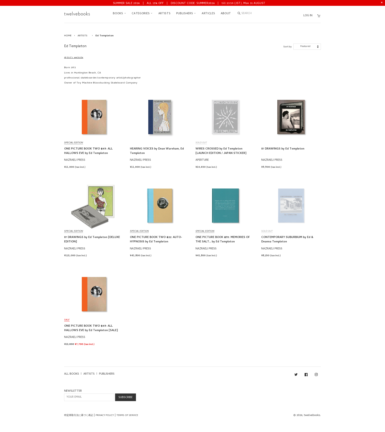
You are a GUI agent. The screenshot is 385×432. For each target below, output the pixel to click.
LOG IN (307, 15)
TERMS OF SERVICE (127, 416)
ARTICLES (208, 13)
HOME (68, 36)
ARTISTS (164, 13)
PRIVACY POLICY (105, 416)
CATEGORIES (141, 13)
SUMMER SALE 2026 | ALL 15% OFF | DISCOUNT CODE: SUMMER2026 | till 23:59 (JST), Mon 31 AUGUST (189, 3)
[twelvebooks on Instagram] (316, 375)
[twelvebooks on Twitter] (296, 375)
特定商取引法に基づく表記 (78, 416)
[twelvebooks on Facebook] (306, 375)
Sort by (287, 47)
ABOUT (226, 13)
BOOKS (118, 13)
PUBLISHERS (185, 13)
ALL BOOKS (71, 374)
